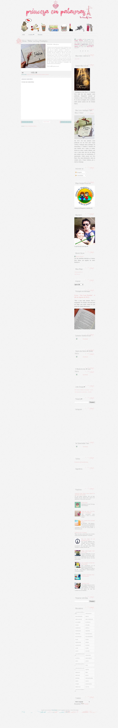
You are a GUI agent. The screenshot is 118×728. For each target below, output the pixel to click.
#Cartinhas (88, 622)
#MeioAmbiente (89, 658)
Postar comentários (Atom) (30, 126)
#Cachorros (77, 622)
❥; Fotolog (77, 274)
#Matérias (77, 658)
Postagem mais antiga (66, 122)
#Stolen (47, 74)
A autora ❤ (31, 34)
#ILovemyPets (78, 645)
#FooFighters (78, 642)
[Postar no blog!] (33, 72)
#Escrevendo (78, 630)
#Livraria (87, 645)
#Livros (31, 74)
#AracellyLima (89, 613)
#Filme (76, 639)
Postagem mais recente (27, 122)
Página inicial (46, 121)
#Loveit (76, 651)
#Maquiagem (88, 655)
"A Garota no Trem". (85, 583)
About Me (77, 59)
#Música (87, 661)
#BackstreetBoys (78, 616)
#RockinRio (77, 675)
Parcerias (40, 34)
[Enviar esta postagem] (22, 72)
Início (23, 34)
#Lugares (87, 651)
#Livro (28, 74)
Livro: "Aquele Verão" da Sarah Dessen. (88, 521)
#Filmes (87, 639)
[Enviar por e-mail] (32, 72)
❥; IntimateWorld (79, 272)
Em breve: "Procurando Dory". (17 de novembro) (88, 575)
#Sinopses (43, 74)
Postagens (79, 172)
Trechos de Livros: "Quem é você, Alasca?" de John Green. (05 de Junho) (85, 494)
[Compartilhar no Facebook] (36, 72)
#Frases (87, 642)
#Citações (87, 625)
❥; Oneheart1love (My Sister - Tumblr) (83, 392)
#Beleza (87, 616)
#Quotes (87, 669)
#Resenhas (77, 672)
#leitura (87, 686)
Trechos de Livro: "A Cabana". (81, 532)
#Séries (76, 681)
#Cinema (77, 625)
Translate (86, 704)
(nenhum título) (84, 502)
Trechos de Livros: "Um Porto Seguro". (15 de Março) (88, 512)
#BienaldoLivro (78, 619)
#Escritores (77, 633)
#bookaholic (78, 686)
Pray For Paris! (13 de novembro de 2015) (88, 539)
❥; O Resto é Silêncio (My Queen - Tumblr (84, 390)
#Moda (76, 661)
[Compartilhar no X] (35, 72)
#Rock (87, 672)
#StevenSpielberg (89, 678)
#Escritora (88, 630)
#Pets (87, 665)
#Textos (87, 681)
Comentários (79, 175)
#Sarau (87, 675)
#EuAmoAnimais (89, 633)
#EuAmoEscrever (89, 636)
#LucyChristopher (37, 74)
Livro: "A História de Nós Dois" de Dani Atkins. (88, 563)
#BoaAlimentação (89, 619)
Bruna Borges (54, 710)
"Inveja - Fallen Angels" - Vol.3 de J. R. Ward (88, 551)
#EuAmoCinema (78, 636)
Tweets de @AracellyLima (81, 462)
